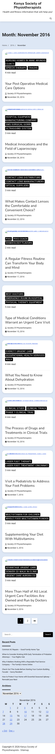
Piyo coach (21, 239)
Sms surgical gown (18, 124)
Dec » (11, 730)
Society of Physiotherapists (19, 93)
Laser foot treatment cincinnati (27, 465)
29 (11, 723)
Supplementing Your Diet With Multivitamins (24, 536)
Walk (9, 359)
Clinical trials (36, 408)
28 (4, 723)
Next (34, 621)
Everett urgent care (19, 351)
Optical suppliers (17, 185)
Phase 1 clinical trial (20, 412)
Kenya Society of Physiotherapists (27, 5)
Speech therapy (16, 68)
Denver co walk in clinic (21, 571)
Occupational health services (25, 355)
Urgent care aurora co (21, 575)
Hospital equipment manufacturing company (21, 119)
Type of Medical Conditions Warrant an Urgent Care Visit (27, 320)
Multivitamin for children (23, 514)
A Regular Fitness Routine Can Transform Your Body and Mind (25, 263)
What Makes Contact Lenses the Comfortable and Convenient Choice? (27, 205)
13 (47, 712)
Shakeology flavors (19, 243)
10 (25, 712)
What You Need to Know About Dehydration (23, 377)
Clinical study (15, 408)
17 (25, 715)
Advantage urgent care (21, 567)
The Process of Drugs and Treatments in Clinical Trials (26, 430)
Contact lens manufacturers (25, 181)
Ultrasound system (18, 128)
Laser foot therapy (18, 461)
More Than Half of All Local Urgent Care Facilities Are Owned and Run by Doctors (26, 595)
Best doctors (15, 294)
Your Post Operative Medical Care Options (26, 85)
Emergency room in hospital (24, 298)
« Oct (4, 730)
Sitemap (24, 750)
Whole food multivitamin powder (27, 518)
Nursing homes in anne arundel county (25, 62)
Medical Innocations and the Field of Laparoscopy (26, 146)
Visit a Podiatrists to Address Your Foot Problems (27, 483)
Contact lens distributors (23, 177)
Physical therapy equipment (24, 302)
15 (11, 715)
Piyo (8, 239)
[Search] (51, 18)
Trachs (33, 68)
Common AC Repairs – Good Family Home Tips (21, 649)
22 (11, 719)
